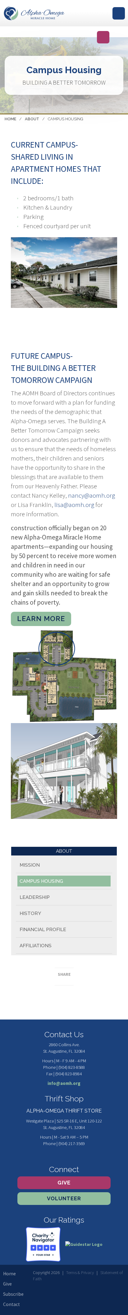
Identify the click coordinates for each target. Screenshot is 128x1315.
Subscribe (13, 1294)
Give (64, 1183)
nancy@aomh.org (91, 495)
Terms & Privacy (80, 1272)
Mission (30, 865)
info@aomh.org (64, 1083)
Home (10, 119)
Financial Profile (43, 929)
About (32, 119)
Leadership (35, 897)
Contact (11, 1304)
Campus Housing (41, 881)
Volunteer (64, 1198)
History (30, 913)
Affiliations (36, 945)
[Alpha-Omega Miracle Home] (34, 13)
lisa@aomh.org (74, 504)
